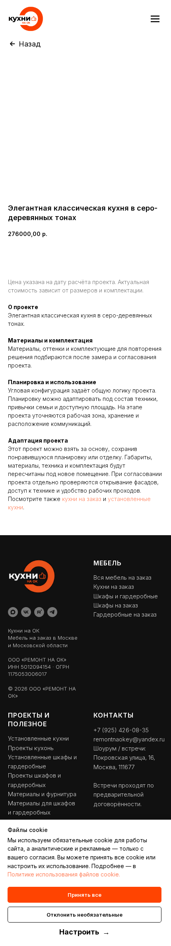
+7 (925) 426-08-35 (121, 730)
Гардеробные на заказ (125, 614)
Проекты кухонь (31, 748)
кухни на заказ (81, 498)
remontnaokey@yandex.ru (129, 739)
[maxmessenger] (13, 612)
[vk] (26, 612)
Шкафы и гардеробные (125, 596)
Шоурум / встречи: (119, 748)
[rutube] (39, 612)
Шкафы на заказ (115, 605)
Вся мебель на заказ (122, 577)
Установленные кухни (38, 738)
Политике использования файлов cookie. (64, 874)
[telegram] (52, 612)
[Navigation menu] (155, 19)
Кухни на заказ (113, 586)
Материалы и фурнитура (42, 794)
